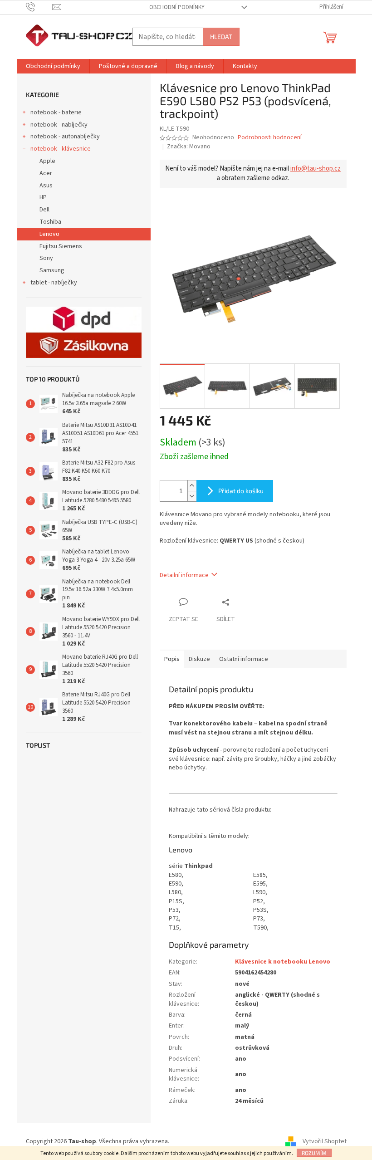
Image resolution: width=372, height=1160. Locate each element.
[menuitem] (53, 66)
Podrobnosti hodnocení (270, 137)
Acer (45, 173)
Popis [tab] (172, 659)
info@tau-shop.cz (315, 168)
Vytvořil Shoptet (325, 1141)
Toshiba (50, 221)
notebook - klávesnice (60, 148)
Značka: (188, 146)
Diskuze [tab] (199, 659)
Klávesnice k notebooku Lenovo (282, 961)
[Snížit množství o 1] (191, 496)
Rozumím (314, 1153)
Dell (44, 209)
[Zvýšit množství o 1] (191, 485)
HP (43, 197)
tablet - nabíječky (53, 282)
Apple (47, 161)
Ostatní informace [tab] (243, 659)
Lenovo (49, 234)
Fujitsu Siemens (60, 246)
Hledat (221, 36)
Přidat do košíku (241, 490)
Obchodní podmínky (177, 7)
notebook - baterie (56, 112)
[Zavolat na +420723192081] (39, 7)
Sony (46, 258)
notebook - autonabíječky (65, 136)
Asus (46, 185)
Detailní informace (184, 575)
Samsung (51, 270)
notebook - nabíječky (59, 124)
